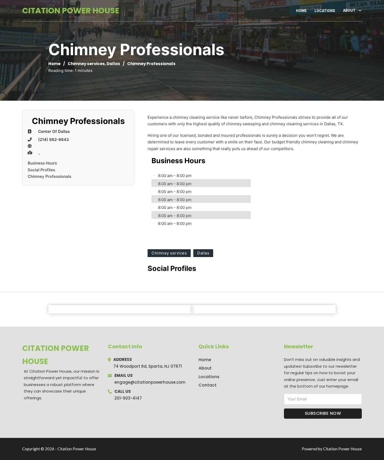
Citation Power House (70, 10)
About (205, 368)
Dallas (113, 63)
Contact (208, 385)
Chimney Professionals (49, 176)
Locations (325, 11)
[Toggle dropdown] (360, 10)
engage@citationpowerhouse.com (149, 382)
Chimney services (86, 63)
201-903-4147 (128, 398)
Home (301, 11)
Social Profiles (41, 169)
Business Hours (42, 163)
